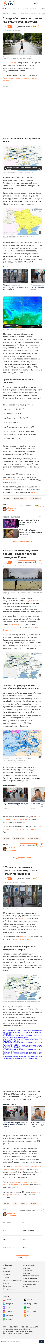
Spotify (29, 1308)
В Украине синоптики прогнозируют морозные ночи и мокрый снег (15, 287)
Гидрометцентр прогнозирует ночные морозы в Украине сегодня (15, 806)
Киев (5, 1239)
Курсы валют (7, 1286)
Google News (32, 1304)
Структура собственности (12, 1280)
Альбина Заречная (11, 848)
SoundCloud (31, 1311)
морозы (23, 1204)
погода (6, 498)
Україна (8, 9)
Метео (14, 14)
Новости (16, 9)
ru (35, 3)
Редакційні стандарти (30, 1281)
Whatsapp (10, 1319)
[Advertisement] (22, 110)
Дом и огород (28, 1231)
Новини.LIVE (17, 624)
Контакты (6, 1274)
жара (33, 492)
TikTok (29, 1300)
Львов (25, 1239)
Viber (8, 1308)
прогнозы (34, 1204)
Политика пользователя (27, 1269)
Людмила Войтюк (11, 509)
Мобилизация (8, 1248)
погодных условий (31, 600)
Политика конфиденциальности (30, 1274)
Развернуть (22, 1257)
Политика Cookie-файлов (29, 1285)
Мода (24, 1248)
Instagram (10, 1311)
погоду (6, 479)
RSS (28, 1315)
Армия (25, 9)
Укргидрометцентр (20, 498)
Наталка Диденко (36, 498)
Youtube (9, 1300)
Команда (6, 1283)
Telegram (9, 1304)
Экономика (34, 9)
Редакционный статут (30, 1278)
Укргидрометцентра (19, 939)
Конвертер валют (9, 1289)
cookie (19, 1342)
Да (41, 1342)
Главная (5, 14)
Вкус (4, 1231)
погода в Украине (34, 838)
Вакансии (6, 1271)
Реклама (6, 1277)
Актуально (7, 1222)
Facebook (9, 1315)
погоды (13, 62)
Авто (24, 1222)
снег (15, 1204)
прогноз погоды (19, 838)
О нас (5, 1268)
